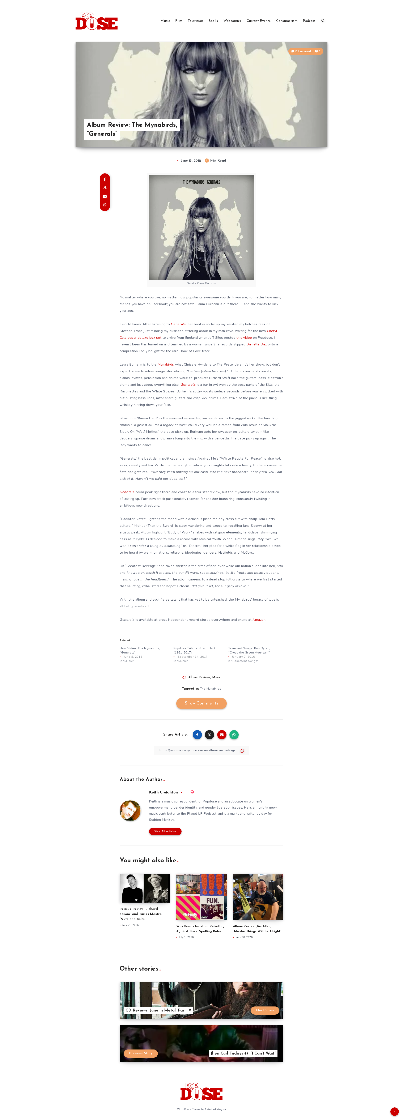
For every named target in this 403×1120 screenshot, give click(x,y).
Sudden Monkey (161, 819)
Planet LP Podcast (202, 813)
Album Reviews (199, 677)
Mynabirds (166, 364)
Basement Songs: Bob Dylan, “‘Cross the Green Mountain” (249, 650)
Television (195, 21)
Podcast (309, 21)
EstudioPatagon (215, 1109)
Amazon (259, 619)
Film (178, 21)
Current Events (259, 21)
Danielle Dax (256, 344)
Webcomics (232, 21)
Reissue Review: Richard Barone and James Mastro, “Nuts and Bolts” (141, 914)
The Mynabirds (210, 689)
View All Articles (165, 831)
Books (213, 21)
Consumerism (286, 21)
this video (244, 337)
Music (165, 21)
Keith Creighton (163, 793)
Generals (178, 324)
